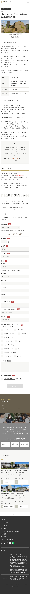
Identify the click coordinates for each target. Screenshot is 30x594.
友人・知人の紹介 (9, 345)
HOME (3, 519)
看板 (19, 341)
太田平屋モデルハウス (21, 493)
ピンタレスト (8, 356)
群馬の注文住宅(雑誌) (10, 352)
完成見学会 (3, 11)
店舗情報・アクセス (8, 482)
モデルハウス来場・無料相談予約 (10, 531)
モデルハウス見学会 (15, 408)
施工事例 (3, 528)
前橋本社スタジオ (6, 470)
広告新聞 (23, 333)
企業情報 (3, 534)
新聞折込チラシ (8, 337)
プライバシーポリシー (7, 539)
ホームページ (8, 329)
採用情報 (3, 536)
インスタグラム (21, 329)
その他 (19, 356)
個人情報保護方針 (9, 379)
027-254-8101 (8, 501)
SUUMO (20, 348)
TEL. (15, 234)
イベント (7, 514)
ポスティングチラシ (10, 333)
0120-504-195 (17, 438)
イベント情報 (24, 444)
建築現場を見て (8, 348)
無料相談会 (15, 444)
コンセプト (4, 525)
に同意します (13, 379)
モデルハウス (5, 444)
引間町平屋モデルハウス (22, 470)
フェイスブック (8, 341)
